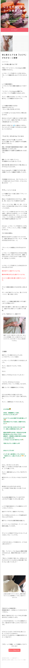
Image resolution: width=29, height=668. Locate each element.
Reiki (8, 658)
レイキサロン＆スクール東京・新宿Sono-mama (14, 11)
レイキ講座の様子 (13, 658)
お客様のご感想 (10, 659)
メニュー (15, 29)
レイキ (14, 659)
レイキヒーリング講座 (21, 659)
